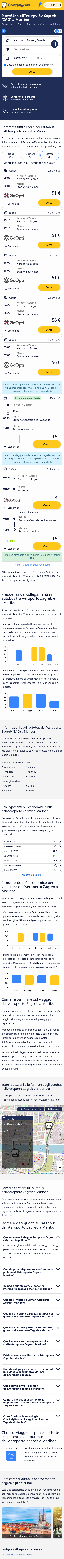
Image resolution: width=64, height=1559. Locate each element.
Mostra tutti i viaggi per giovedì (33, 564)
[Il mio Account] (39, 5)
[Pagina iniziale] (18, 5)
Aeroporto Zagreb (32, 1112)
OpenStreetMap (48, 1176)
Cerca (49, 202)
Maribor (55, 1112)
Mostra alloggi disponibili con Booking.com (30, 64)
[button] (48, 1128)
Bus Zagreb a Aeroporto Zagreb (17, 1557)
